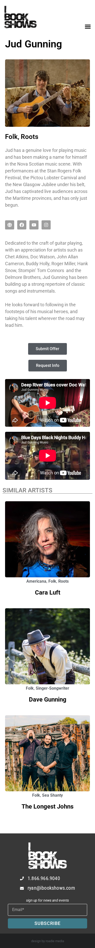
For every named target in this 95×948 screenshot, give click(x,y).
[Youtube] (34, 224)
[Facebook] (21, 224)
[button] (88, 26)
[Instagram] (46, 224)
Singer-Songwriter (52, 688)
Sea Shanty (52, 795)
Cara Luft (47, 592)
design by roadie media (47, 941)
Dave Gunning (47, 699)
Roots (63, 581)
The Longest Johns (47, 806)
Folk (52, 581)
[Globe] (9, 224)
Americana (36, 581)
